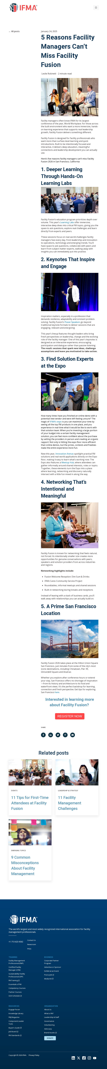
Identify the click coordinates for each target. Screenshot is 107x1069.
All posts (15, 31)
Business (48, 957)
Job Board (12, 1031)
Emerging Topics (18, 850)
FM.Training (13, 980)
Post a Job (48, 975)
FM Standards (14, 1035)
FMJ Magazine (14, 1017)
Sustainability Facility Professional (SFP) (17, 975)
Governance (49, 1021)
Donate (50, 1038)
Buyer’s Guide (14, 1028)
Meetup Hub (67, 462)
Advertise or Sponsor (52, 967)
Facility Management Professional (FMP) (17, 961)
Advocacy (48, 1029)
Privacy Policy (34, 1055)
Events (14, 790)
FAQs (29, 949)
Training (13, 957)
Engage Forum (14, 1009)
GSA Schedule (14, 996)
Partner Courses (15, 992)
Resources (14, 1006)
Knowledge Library (16, 1013)
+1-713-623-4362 (16, 942)
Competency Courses (17, 988)
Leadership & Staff (51, 1017)
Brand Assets (49, 1032)
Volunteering (49, 1025)
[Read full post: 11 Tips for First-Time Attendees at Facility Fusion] (30, 772)
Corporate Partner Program (51, 961)
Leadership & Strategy (68, 790)
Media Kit (48, 979)
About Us (47, 1009)
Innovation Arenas (64, 453)
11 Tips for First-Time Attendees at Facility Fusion (30, 803)
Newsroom (31, 944)
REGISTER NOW (69, 716)
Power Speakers (72, 322)
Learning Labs (67, 222)
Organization (51, 1006)
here (57, 692)
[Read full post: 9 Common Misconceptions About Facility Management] (30, 832)
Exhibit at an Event (51, 971)
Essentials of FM (15, 984)
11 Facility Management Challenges (69, 803)
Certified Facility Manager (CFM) (15, 968)
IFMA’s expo (56, 421)
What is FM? (49, 1013)
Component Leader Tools (16, 1022)
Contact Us (31, 940)
